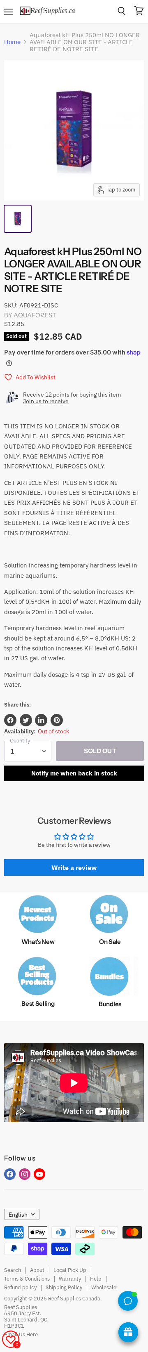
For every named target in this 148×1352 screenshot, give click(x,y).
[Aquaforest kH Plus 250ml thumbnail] (18, 219)
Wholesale (103, 1287)
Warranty (70, 1278)
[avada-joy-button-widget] (128, 1332)
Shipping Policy (64, 1287)
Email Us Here (21, 1334)
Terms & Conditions (27, 1278)
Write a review (74, 867)
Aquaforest (35, 315)
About (37, 1270)
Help (96, 1278)
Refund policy (20, 1287)
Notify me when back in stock (74, 773)
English (18, 1214)
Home (12, 41)
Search (12, 1270)
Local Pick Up (69, 1270)
